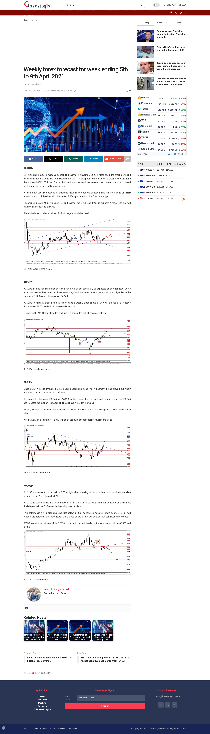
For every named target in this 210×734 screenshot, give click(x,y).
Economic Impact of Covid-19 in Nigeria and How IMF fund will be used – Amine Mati (171, 81)
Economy (39, 10)
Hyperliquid (147, 143)
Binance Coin (148, 114)
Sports (152, 10)
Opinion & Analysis (133, 10)
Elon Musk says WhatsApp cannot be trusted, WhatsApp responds (171, 34)
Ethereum (146, 103)
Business (53, 10)
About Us (27, 729)
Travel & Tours (110, 10)
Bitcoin (145, 97)
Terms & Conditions (42, 729)
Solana (145, 132)
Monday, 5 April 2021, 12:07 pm (36, 91)
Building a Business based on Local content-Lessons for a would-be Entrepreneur (171, 66)
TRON (144, 137)
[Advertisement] (77, 43)
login (32, 673)
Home (26, 20)
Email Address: (69, 698)
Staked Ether (148, 149)
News (26, 10)
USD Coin (146, 126)
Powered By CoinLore (176, 154)
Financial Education (88, 10)
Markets (67, 10)
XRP (143, 120)
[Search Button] (142, 5)
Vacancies (29, 15)
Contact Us (72, 729)
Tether (144, 109)
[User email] (26, 608)
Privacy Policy (59, 729)
